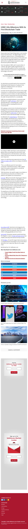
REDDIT (14, 275)
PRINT (14, 278)
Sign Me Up (14, 372)
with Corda (13, 113)
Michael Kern (5, 32)
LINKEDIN (14, 272)
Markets (3, 504)
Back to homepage (5, 261)
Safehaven (4, 502)
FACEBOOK (14, 264)
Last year (3, 178)
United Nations (13, 117)
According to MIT (5, 227)
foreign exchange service (18, 236)
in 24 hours (13, 101)
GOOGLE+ (14, 269)
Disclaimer (18, 523)
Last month (4, 234)
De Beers (5, 240)
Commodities (4, 506)
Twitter (15, 266)
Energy (2, 508)
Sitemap (3, 513)
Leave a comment (14, 350)
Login (2, 515)
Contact (3, 511)
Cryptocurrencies (5, 509)
